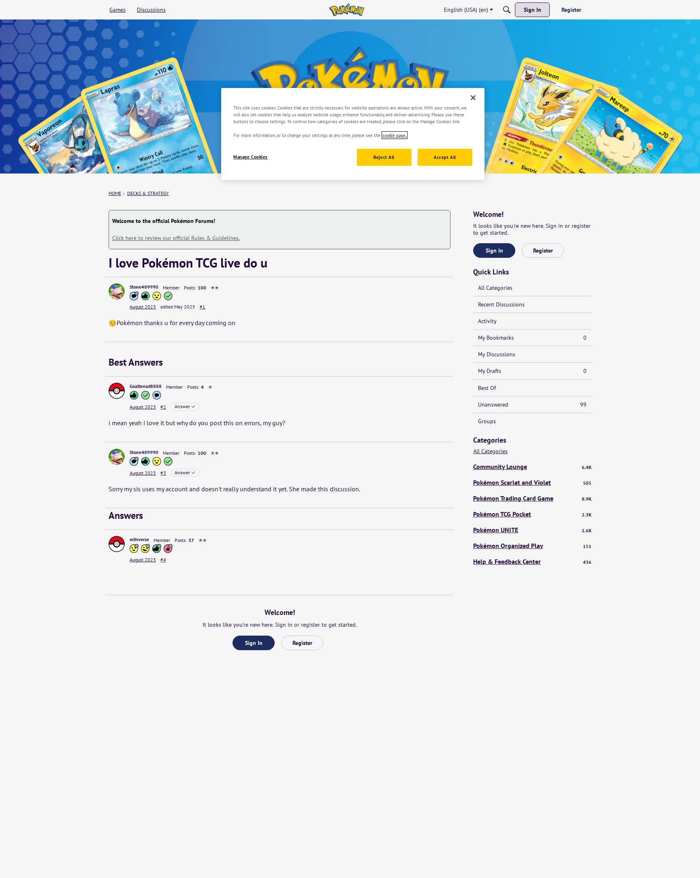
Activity (487, 321)
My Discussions (496, 354)
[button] (117, 291)
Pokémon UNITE (532, 530)
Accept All (445, 157)
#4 (163, 560)
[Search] (506, 9)
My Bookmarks (532, 337)
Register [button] (302, 643)
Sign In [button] (253, 643)
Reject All (384, 157)
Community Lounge (532, 467)
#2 (163, 407)
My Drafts (532, 371)
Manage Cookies (250, 157)
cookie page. (394, 135)
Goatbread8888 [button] (146, 386)
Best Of (487, 388)
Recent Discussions (501, 304)
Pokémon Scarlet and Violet (532, 482)
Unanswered (532, 404)
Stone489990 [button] (144, 287)
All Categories (495, 287)
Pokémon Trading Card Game (532, 498)
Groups (487, 421)
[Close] (473, 98)
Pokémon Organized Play (532, 546)
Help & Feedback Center (532, 561)
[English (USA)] (346, 9)
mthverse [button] (139, 539)
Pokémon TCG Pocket (532, 514)
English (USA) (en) (466, 9)
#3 (163, 473)
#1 (202, 307)
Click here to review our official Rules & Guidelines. (176, 238)
